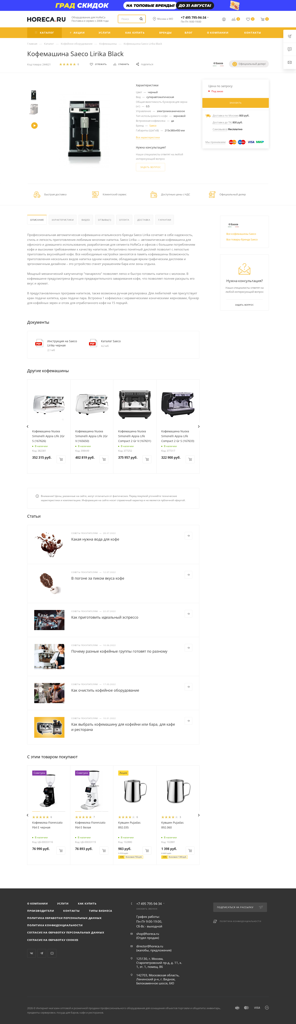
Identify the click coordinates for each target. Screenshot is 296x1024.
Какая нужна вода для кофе (95, 539)
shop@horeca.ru (147, 934)
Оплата (124, 219)
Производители (40, 911)
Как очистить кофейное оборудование (105, 690)
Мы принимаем (215, 142)
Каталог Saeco (111, 341)
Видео (86, 219)
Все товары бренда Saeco (242, 239)
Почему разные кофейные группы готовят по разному (119, 651)
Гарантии (164, 219)
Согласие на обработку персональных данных (65, 932)
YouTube (52, 953)
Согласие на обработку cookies (52, 940)
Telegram (41, 953)
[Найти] (141, 19)
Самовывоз (220, 129)
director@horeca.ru (149, 946)
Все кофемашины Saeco (241, 234)
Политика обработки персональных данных (64, 918)
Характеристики (62, 219)
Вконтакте (31, 953)
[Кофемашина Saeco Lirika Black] (85, 130)
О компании (37, 903)
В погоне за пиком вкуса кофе (97, 578)
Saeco (152, 125)
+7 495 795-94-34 (193, 17)
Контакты (71, 911)
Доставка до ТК (222, 122)
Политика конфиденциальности (55, 925)
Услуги (63, 903)
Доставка (143, 219)
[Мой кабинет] (224, 19)
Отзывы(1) (104, 219)
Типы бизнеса (100, 911)
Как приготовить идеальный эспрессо (104, 617)
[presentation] (27, 426)
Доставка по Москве (225, 115)
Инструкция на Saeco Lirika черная (62, 343)
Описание (37, 219)
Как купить (87, 903)
